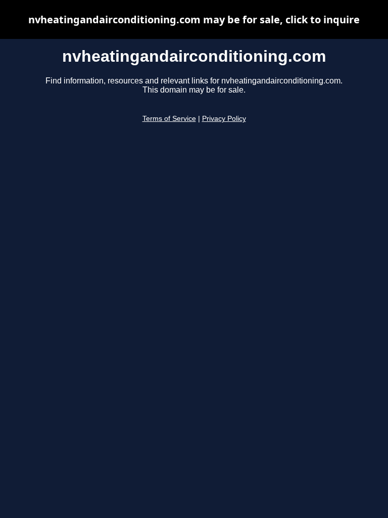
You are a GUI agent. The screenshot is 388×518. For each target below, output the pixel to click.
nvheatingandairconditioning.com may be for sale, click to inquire (194, 19)
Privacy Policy (224, 118)
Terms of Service (169, 118)
